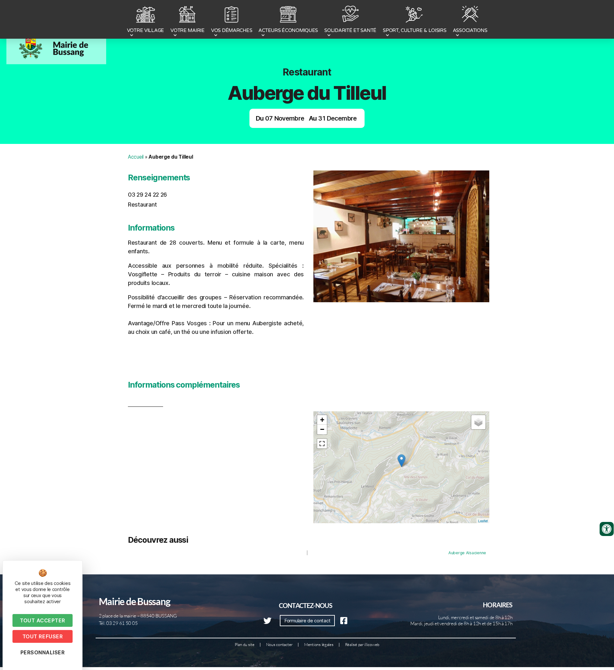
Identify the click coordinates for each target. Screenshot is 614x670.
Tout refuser (42, 636)
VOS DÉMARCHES (231, 30)
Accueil (136, 157)
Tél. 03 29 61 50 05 (118, 623)
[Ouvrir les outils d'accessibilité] (607, 529)
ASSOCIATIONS (470, 30)
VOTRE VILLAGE (145, 30)
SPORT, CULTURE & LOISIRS (414, 30)
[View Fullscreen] (322, 443)
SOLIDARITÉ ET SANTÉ (350, 30)
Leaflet (483, 520)
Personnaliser (42, 652)
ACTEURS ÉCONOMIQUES (288, 30)
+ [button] (322, 420)
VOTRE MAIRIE (187, 30)
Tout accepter (42, 620)
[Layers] (478, 422)
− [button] (322, 429)
